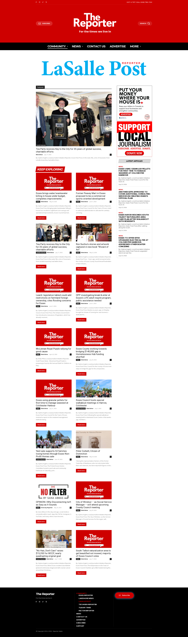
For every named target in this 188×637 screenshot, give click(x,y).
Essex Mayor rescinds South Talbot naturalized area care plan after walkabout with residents (134, 218)
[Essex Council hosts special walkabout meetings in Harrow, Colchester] (94, 388)
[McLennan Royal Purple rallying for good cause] (54, 337)
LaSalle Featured (41, 145)
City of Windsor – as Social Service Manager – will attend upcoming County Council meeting (94, 505)
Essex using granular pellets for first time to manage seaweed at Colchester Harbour (52, 403)
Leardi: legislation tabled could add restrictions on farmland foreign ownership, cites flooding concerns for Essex (53, 299)
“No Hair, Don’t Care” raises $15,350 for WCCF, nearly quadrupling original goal (49, 553)
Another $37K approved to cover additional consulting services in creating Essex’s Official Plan (134, 195)
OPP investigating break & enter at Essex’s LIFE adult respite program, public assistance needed (93, 298)
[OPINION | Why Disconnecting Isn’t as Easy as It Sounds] (54, 490)
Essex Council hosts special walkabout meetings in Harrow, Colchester (91, 403)
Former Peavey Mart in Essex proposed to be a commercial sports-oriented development (90, 196)
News (38, 201)
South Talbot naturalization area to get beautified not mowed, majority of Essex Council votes (93, 553)
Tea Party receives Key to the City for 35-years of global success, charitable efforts (53, 247)
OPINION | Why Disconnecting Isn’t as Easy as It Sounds (53, 503)
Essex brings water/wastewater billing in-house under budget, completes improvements (52, 196)
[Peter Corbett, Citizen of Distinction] (94, 439)
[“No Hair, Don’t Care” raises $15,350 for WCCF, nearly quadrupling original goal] (54, 539)
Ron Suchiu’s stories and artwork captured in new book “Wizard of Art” (92, 247)
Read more (41, 218)
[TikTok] (43, 2)
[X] (46, 2)
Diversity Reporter (47, 507)
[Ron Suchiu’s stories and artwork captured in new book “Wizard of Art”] (94, 232)
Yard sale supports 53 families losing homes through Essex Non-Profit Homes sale (53, 454)
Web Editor (39, 154)
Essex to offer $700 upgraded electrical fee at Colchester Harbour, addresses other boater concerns (133, 242)
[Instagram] (39, 2)
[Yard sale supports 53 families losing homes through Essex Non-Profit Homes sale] (54, 439)
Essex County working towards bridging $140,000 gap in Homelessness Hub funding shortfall (91, 352)
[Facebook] (36, 2)
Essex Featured (81, 408)
